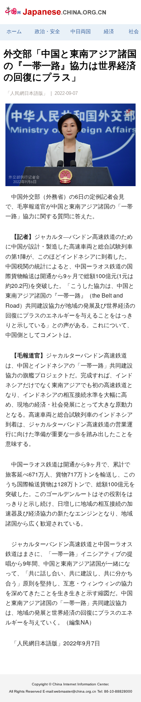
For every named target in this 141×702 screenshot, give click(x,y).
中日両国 (80, 31)
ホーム (14, 31)
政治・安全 (47, 31)
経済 (109, 31)
